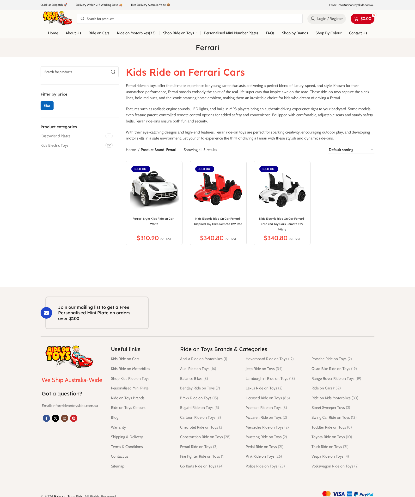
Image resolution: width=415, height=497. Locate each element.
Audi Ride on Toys (198, 368)
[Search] (113, 71)
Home (131, 149)
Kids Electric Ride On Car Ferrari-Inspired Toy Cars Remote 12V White (282, 224)
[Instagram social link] (64, 418)
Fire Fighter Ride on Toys (202, 456)
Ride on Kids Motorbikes (334, 398)
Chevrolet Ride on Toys (202, 427)
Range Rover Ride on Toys (336, 378)
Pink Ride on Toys (264, 456)
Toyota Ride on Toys (331, 437)
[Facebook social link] (46, 418)
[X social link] (55, 418)
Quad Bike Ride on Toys (334, 368)
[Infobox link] (351, 5)
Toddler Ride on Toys (331, 427)
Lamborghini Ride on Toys (270, 378)
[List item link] (70, 406)
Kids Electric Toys (54, 145)
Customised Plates (56, 136)
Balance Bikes (194, 378)
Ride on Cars (326, 388)
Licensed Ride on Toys (268, 398)
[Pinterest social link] (73, 418)
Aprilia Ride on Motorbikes (203, 359)
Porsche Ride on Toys (331, 359)
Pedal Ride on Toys (264, 446)
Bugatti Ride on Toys (199, 407)
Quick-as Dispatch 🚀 (54, 4)
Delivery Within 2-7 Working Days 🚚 (99, 4)
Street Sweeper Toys (330, 407)
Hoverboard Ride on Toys (270, 359)
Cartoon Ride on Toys (200, 417)
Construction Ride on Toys (205, 437)
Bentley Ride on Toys (200, 388)
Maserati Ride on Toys (266, 407)
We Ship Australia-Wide (72, 379)
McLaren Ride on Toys (266, 417)
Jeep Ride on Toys (264, 368)
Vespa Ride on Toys (330, 456)
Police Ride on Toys (265, 466)
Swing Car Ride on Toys (334, 417)
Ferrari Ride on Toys (199, 446)
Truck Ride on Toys (329, 446)
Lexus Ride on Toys (264, 388)
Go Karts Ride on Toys (202, 466)
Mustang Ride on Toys (266, 437)
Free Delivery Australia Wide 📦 (150, 4)
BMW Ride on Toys (199, 398)
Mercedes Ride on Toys (268, 427)
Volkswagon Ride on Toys (335, 466)
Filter (47, 105)
